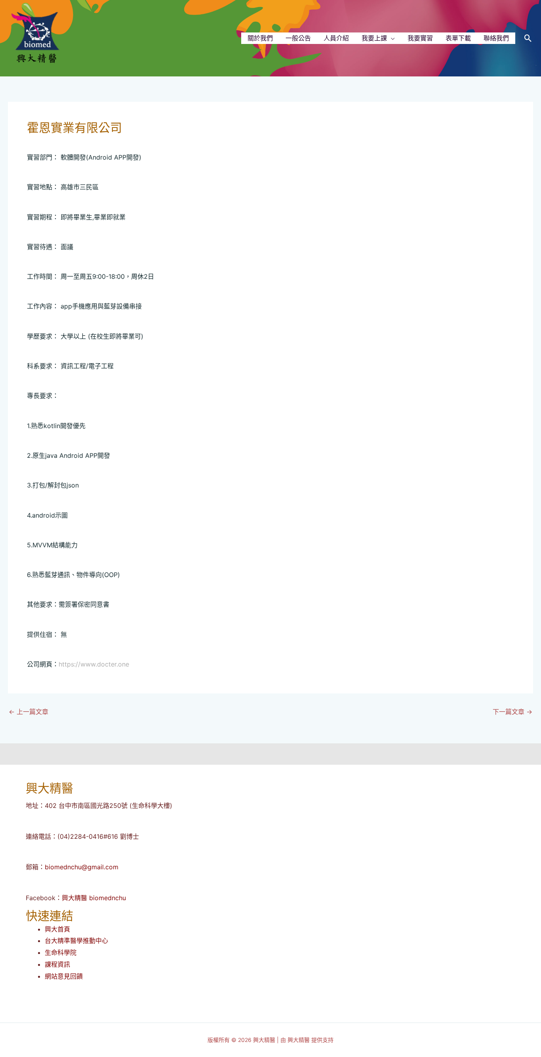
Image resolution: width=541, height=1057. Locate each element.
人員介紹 (336, 38)
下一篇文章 (512, 711)
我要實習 (420, 38)
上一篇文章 (28, 711)
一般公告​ (298, 38)
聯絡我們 (496, 38)
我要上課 (374, 38)
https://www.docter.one (94, 664)
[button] (528, 38)
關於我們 (260, 38)
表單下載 (458, 38)
